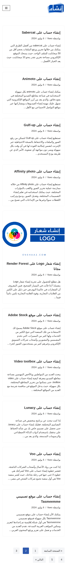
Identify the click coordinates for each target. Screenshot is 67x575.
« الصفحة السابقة (53, 550)
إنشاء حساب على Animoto (41, 79)
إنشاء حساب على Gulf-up (42, 125)
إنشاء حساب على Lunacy (42, 408)
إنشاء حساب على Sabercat (41, 32)
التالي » (39, 559)
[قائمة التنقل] (6, 8)
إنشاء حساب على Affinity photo (37, 171)
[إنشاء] (56, 8)
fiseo (49, 38)
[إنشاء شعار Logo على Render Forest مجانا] (33, 234)
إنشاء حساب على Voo (45, 454)
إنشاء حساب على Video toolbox (37, 361)
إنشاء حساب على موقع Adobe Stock (34, 315)
